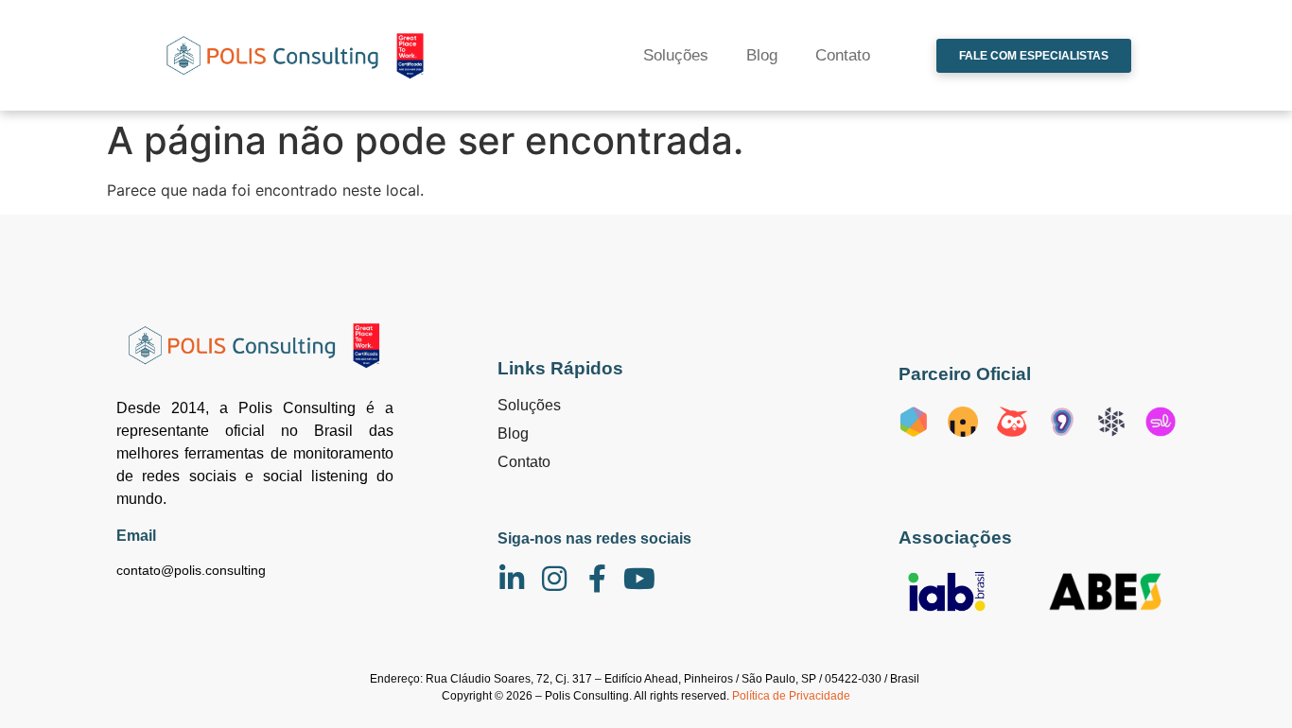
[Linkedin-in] (512, 578)
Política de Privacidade (791, 695)
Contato (842, 55)
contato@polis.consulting (191, 570)
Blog (761, 55)
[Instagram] (554, 578)
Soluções (675, 55)
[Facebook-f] (597, 578)
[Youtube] (639, 578)
